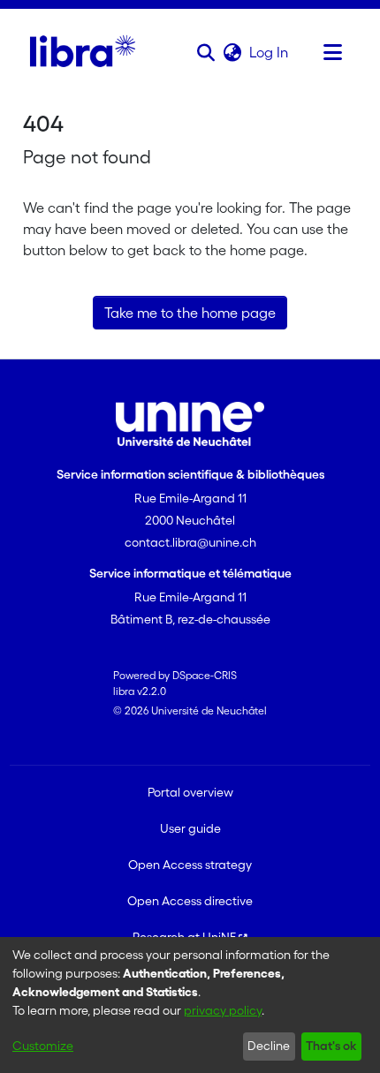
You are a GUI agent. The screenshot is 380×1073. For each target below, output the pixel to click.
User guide (190, 828)
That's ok (331, 1046)
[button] (205, 52)
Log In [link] (269, 52)
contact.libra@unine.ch (190, 542)
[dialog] (190, 1005)
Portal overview (190, 792)
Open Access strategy (190, 865)
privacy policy (223, 1010)
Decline (268, 1046)
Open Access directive (190, 901)
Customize (42, 1046)
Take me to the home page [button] (190, 313)
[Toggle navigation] (332, 52)
